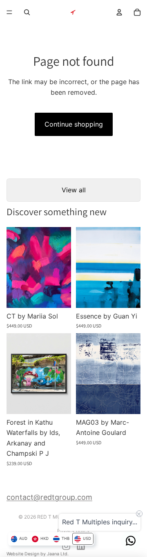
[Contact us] (130, 540)
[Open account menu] (119, 12)
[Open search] (27, 12)
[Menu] (9, 12)
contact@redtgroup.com (49, 497)
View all (74, 190)
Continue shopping (74, 124)
